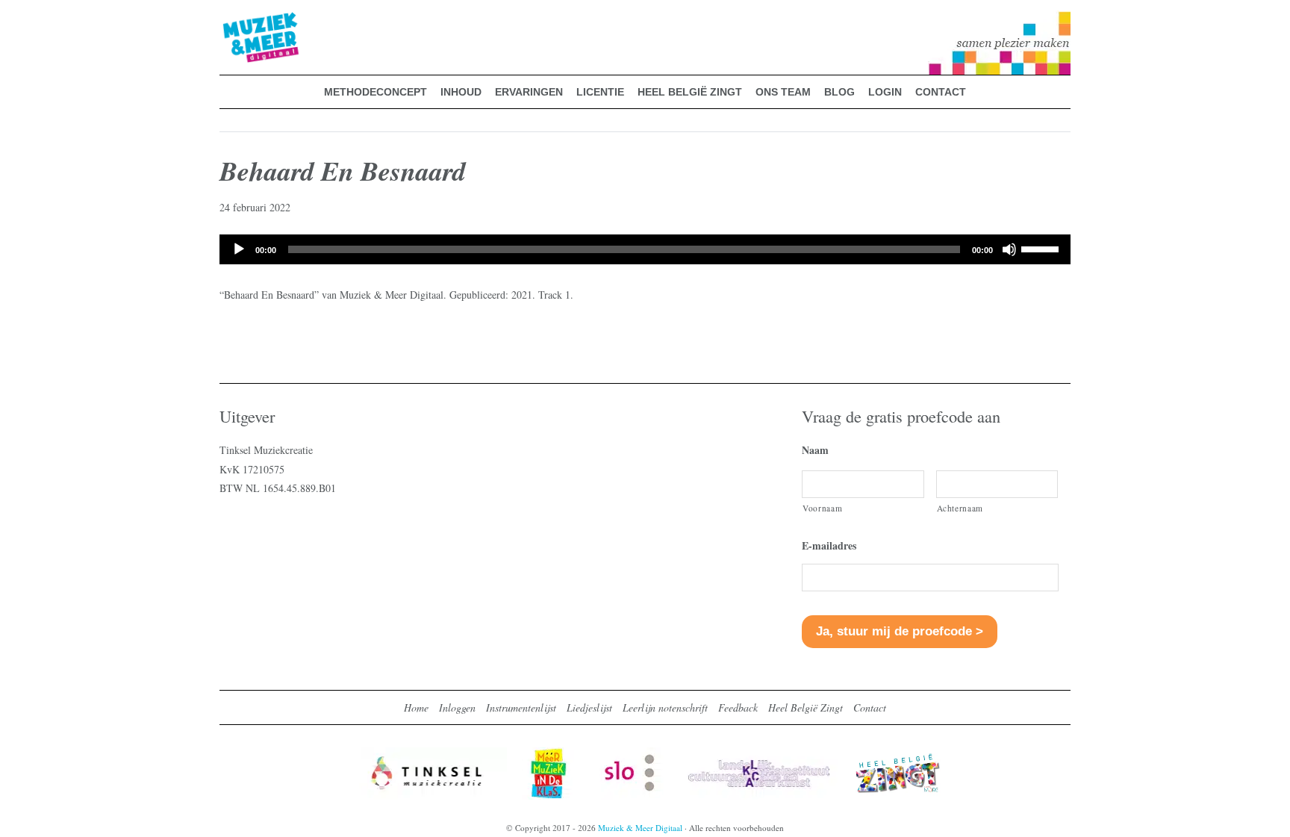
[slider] (1042, 247)
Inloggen (457, 707)
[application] (645, 249)
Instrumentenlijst (521, 707)
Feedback (738, 707)
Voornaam (822, 508)
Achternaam (960, 508)
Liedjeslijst (589, 707)
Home (416, 707)
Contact (869, 707)
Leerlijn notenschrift (665, 707)
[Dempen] (1009, 249)
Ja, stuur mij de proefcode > (899, 631)
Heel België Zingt (805, 707)
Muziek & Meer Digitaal (237, 20)
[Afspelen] (238, 249)
